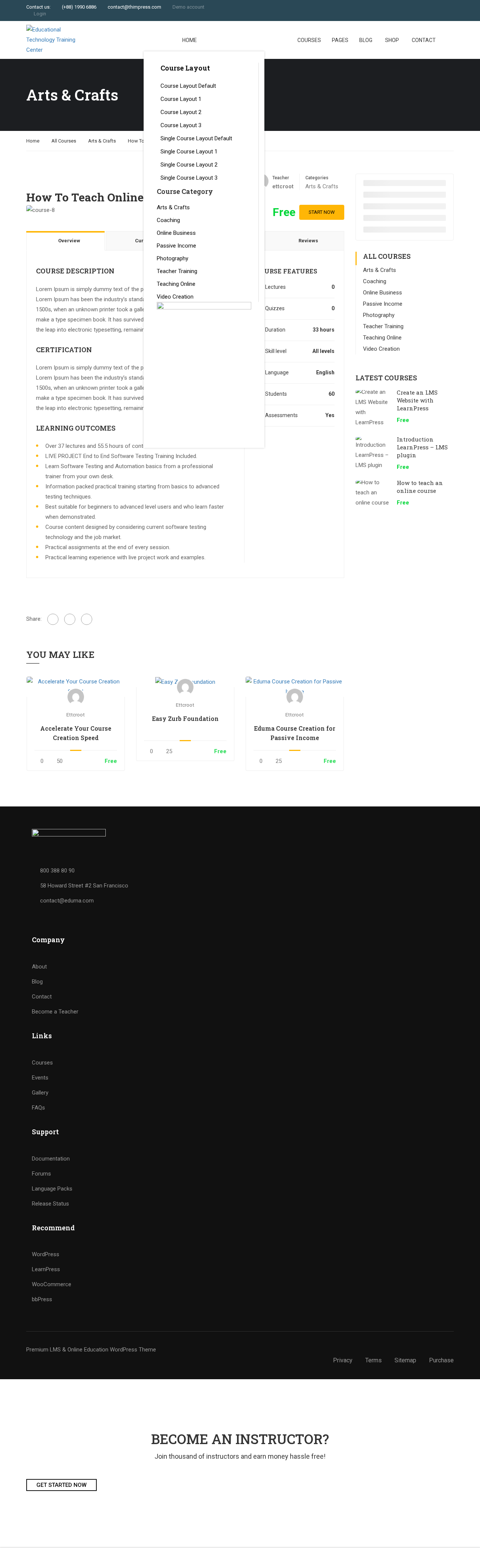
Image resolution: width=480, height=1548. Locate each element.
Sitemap (405, 1360)
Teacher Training (177, 271)
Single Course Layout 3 (189, 177)
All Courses (63, 141)
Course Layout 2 (180, 112)
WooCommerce (51, 1284)
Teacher (280, 177)
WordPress (45, 1254)
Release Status (50, 1203)
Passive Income (176, 245)
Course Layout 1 (180, 99)
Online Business (176, 233)
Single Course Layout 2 (189, 164)
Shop (392, 40)
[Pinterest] (86, 619)
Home (189, 40)
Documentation (51, 1158)
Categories (316, 177)
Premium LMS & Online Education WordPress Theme (91, 1349)
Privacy (342, 1360)
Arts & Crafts (173, 207)
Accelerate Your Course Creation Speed (75, 733)
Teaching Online (176, 284)
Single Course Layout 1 (189, 151)
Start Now (322, 212)
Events (40, 1077)
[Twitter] (69, 619)
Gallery (40, 1092)
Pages (340, 40)
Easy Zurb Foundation (185, 718)
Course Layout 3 (180, 125)
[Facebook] (52, 619)
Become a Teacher (55, 1011)
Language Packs (52, 1188)
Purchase (441, 1360)
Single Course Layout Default (196, 138)
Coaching (168, 220)
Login (40, 14)
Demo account (188, 7)
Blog (365, 40)
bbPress (42, 1299)
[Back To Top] (465, 1534)
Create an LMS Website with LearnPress (417, 400)
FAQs (38, 1107)
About (39, 966)
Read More (75, 686)
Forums (41, 1173)
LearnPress (46, 1269)
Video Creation (175, 296)
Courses (309, 40)
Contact (424, 40)
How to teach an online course (420, 486)
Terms (373, 1360)
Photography (172, 258)
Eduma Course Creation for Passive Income (294, 733)
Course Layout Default (188, 86)
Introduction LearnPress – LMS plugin (422, 447)
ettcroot (75, 715)
